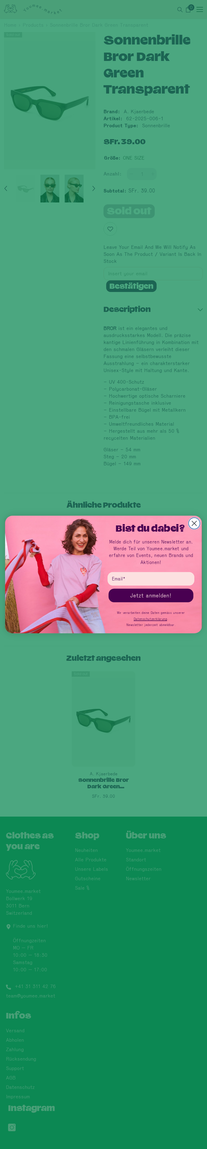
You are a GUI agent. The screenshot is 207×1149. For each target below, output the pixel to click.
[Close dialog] (194, 523)
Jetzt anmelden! (151, 595)
